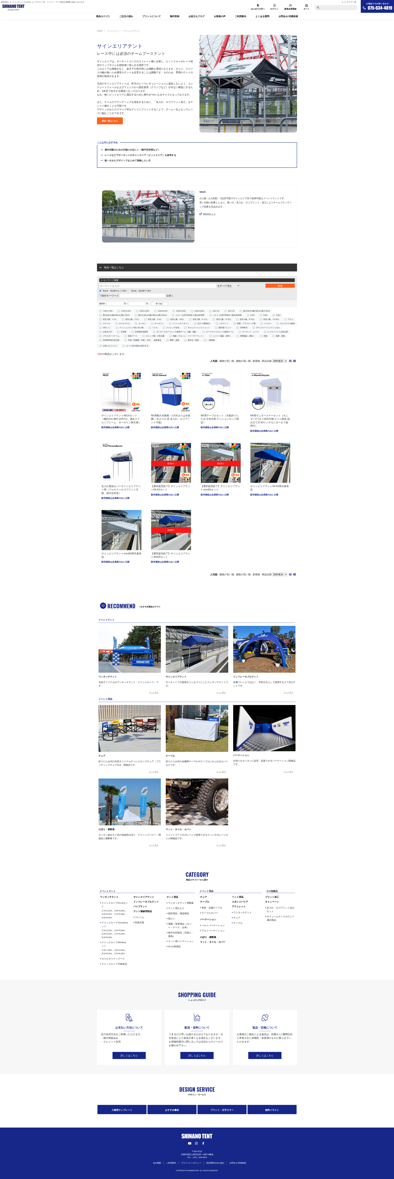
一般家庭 (211, 340)
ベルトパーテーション (213, 925)
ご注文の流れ (126, 16)
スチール (106, 323)
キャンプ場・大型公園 (155, 336)
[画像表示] (291, 361)
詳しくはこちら (129, 1055)
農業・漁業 (174, 340)
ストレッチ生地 (172, 327)
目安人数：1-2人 (110, 319)
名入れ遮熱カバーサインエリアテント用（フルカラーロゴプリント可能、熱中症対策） (121, 489)
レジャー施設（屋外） (222, 336)
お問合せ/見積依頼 (288, 16)
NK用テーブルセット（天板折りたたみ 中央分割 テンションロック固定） (220, 419)
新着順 (256, 361)
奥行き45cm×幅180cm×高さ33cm (152, 315)
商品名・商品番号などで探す (115, 291)
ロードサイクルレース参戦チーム (220, 331)
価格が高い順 (243, 361)
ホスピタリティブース (113, 958)
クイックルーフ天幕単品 (114, 963)
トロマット (223, 323)
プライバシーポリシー (191, 1162)
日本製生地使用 (141, 331)
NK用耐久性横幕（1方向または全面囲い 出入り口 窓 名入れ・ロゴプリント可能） (170, 419)
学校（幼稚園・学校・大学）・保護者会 (144, 340)
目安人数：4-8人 (177, 319)
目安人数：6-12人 (200, 319)
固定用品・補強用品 (178, 913)
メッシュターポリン (180, 323)
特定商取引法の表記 (215, 1162)
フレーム (139, 917)
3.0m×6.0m (199, 311)
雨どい (171, 918)
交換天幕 (139, 922)
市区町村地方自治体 (111, 340)
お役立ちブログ (197, 16)
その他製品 (272, 890)
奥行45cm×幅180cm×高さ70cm (256, 311)
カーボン (142, 323)
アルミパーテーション (213, 930)
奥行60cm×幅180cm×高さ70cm (116, 315)
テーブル (238, 922)
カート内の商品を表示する (137, 345)
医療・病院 (280, 336)
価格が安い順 (226, 361)
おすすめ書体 (172, 1109)
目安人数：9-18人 (223, 319)
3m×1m (231, 311)
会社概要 (157, 1162)
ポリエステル (124, 323)
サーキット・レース (250, 331)
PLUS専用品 (174, 946)
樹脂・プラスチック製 (246, 323)
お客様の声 (219, 16)
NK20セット (209, 213)
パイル (155, 327)
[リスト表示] (295, 361)
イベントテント (113, 31)
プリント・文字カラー (222, 1109)
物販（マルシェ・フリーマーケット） (188, 336)
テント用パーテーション (181, 941)
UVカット (107, 327)
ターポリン (159, 323)
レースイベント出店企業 (277, 331)
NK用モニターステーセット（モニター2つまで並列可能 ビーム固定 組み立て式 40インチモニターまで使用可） (270, 420)
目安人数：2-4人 (155, 319)
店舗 (265, 336)
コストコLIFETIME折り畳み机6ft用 (227, 315)
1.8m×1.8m (108, 311)
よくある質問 (262, 16)
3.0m (265, 315)
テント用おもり (176, 908)
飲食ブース (132, 336)
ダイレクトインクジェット (199, 327)
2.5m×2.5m (126, 311)
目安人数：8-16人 (247, 319)
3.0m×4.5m (162, 311)
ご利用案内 (240, 16)
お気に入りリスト (110, 345)
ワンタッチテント (242, 912)
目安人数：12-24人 (271, 319)
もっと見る (153, 692)
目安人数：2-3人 (132, 319)
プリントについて (151, 16)
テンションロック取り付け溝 (131, 327)
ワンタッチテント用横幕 (181, 902)
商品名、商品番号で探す (141, 291)
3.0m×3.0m (144, 311)
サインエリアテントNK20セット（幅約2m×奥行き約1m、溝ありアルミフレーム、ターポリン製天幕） (121, 419)
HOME (100, 31)
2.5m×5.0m (181, 311)
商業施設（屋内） (247, 336)
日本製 (123, 331)
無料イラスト (272, 1109)
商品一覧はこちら (110, 120)
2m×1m (216, 311)
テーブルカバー (210, 912)
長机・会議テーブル (212, 907)
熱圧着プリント (225, 327)
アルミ (290, 319)
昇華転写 (243, 327)
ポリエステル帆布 (287, 323)
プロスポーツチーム (111, 336)
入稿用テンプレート (122, 1109)
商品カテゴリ (103, 16)
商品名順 (267, 361)
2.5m (252, 315)
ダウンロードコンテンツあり (268, 327)
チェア (236, 917)
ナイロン (267, 323)
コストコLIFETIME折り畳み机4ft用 (189, 315)
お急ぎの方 (107, 331)
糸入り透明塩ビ (204, 323)
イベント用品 (206, 890)
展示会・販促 (193, 340)
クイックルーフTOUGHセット (115, 930)
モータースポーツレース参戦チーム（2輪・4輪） (176, 331)
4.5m (278, 315)
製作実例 (174, 16)
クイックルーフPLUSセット (115, 910)
